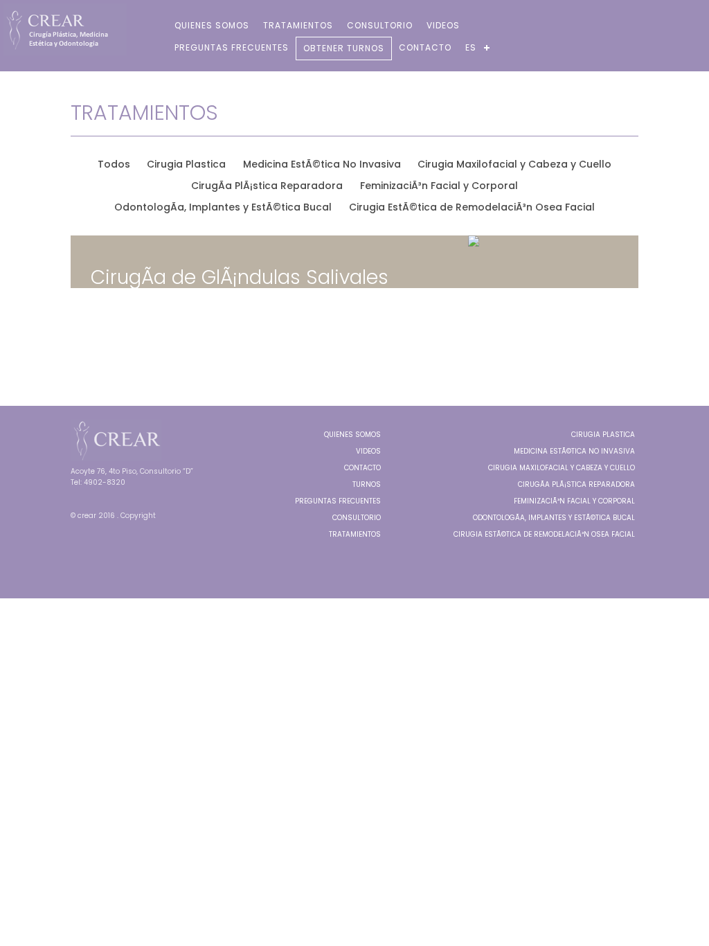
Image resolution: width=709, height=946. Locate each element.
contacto (425, 47)
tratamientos (298, 25)
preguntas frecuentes (231, 47)
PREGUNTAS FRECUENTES (338, 501)
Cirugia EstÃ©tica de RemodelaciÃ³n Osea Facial (544, 534)
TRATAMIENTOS (355, 534)
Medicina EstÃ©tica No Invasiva (574, 451)
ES (470, 47)
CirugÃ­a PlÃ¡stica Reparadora (576, 484)
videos (443, 25)
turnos (366, 484)
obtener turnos (343, 48)
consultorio (380, 25)
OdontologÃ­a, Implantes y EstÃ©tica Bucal (554, 517)
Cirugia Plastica (603, 434)
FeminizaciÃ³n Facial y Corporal (574, 501)
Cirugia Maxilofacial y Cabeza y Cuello (561, 468)
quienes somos (211, 25)
